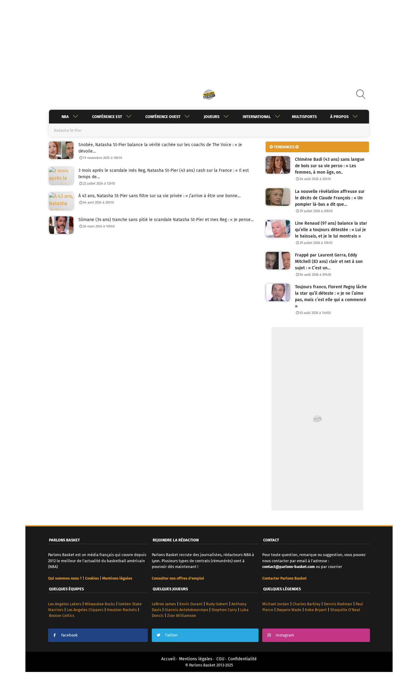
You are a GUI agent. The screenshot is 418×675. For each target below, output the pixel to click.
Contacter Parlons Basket (284, 578)
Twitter (171, 635)
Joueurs (211, 116)
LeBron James (164, 604)
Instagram (285, 635)
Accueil (168, 659)
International (257, 116)
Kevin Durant (191, 604)
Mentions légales (195, 659)
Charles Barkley (306, 604)
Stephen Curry (224, 609)
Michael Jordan (275, 604)
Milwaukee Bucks (100, 604)
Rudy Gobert (217, 604)
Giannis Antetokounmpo (186, 609)
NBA (65, 116)
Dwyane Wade (289, 609)
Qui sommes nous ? (65, 578)
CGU (220, 659)
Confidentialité (242, 659)
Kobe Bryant (316, 609)
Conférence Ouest (163, 116)
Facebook (69, 635)
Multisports (304, 116)
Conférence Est (107, 116)
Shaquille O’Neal (345, 609)
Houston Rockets (122, 609)
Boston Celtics (61, 615)
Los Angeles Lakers (64, 604)
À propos (339, 116)
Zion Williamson (181, 615)
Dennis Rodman (338, 604)
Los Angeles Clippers (85, 609)
